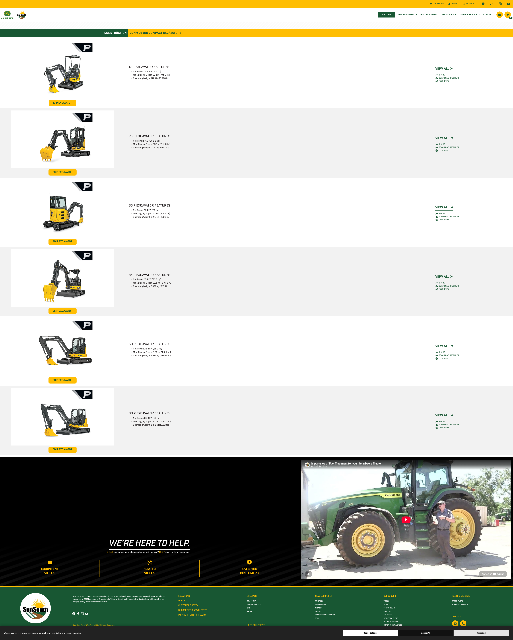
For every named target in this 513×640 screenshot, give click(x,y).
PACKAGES (251, 611)
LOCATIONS (184, 596)
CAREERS (387, 611)
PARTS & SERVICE (254, 605)
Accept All (425, 633)
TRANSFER (388, 615)
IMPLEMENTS (320, 605)
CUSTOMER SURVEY (188, 605)
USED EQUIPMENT (429, 14)
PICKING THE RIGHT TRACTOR (192, 615)
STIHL (249, 608)
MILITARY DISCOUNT (391, 622)
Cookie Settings (371, 633)
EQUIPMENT (251, 601)
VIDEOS (386, 601)
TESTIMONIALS (389, 608)
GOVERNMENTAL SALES (393, 625)
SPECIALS (387, 14)
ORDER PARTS (457, 601)
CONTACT (488, 14)
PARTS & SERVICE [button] (469, 14)
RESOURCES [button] (448, 14)
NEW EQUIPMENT (323, 596)
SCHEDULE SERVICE (460, 605)
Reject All (481, 633)
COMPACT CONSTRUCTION (325, 615)
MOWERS (318, 608)
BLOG (386, 605)
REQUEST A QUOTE (391, 618)
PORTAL (182, 600)
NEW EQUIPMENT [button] (406, 14)
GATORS (318, 611)
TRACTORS (319, 601)
